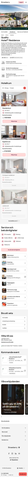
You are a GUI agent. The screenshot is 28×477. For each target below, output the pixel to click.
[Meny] (26, 2)
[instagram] (12, 453)
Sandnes (12, 35)
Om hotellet (4, 32)
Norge (7, 35)
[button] (14, 99)
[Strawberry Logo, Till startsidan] (5, 2)
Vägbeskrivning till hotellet (7, 342)
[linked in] (16, 453)
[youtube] (19, 453)
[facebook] (9, 453)
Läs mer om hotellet (5, 54)
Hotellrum (12, 32)
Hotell (2, 35)
